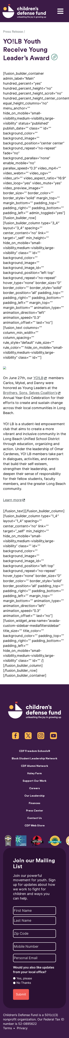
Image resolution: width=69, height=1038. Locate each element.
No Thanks (23, 983)
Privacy (22, 1028)
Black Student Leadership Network (34, 758)
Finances (34, 803)
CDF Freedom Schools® (34, 751)
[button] (55, 57)
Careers (34, 788)
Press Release (13, 31)
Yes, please (24, 978)
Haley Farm (34, 773)
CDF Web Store (35, 825)
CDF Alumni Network (34, 766)
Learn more (12, 499)
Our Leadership (34, 795)
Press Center (34, 810)
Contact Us (34, 818)
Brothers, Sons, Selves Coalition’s (30, 392)
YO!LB (38, 377)
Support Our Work (34, 781)
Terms (7, 1028)
